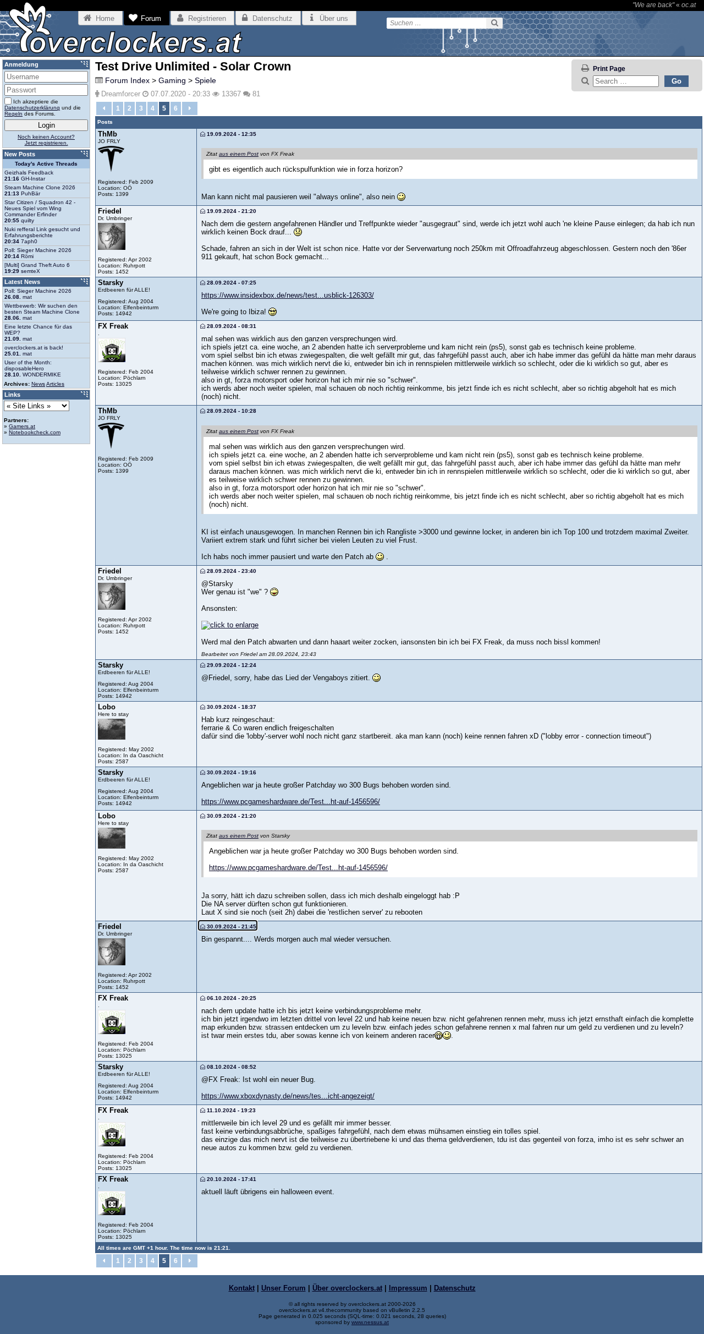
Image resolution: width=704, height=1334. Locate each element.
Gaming (172, 80)
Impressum (408, 1288)
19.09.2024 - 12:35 (230, 134)
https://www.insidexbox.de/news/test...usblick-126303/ (287, 295)
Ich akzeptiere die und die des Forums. (42, 108)
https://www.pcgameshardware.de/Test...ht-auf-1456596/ (290, 801)
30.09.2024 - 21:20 (230, 816)
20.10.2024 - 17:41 (230, 1179)
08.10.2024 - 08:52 (230, 1067)
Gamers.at (22, 426)
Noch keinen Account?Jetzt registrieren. (46, 140)
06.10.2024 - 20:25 (230, 998)
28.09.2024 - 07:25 (230, 283)
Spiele (205, 80)
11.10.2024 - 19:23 (230, 1110)
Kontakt (242, 1288)
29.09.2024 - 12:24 (230, 665)
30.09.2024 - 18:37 (230, 707)
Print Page (609, 69)
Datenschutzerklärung (32, 108)
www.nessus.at (370, 1322)
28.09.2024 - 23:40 (230, 571)
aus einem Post (238, 154)
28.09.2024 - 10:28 (230, 411)
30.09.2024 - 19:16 (230, 772)
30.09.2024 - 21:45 (230, 926)
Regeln (13, 114)
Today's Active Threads (46, 164)
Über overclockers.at (347, 1288)
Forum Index (127, 80)
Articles (55, 384)
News (38, 384)
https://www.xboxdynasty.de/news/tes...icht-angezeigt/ (288, 1096)
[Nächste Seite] (189, 108)
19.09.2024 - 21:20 (230, 211)
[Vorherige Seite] (104, 108)
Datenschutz (455, 1288)
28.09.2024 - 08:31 (230, 326)
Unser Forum (283, 1288)
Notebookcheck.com (35, 432)
